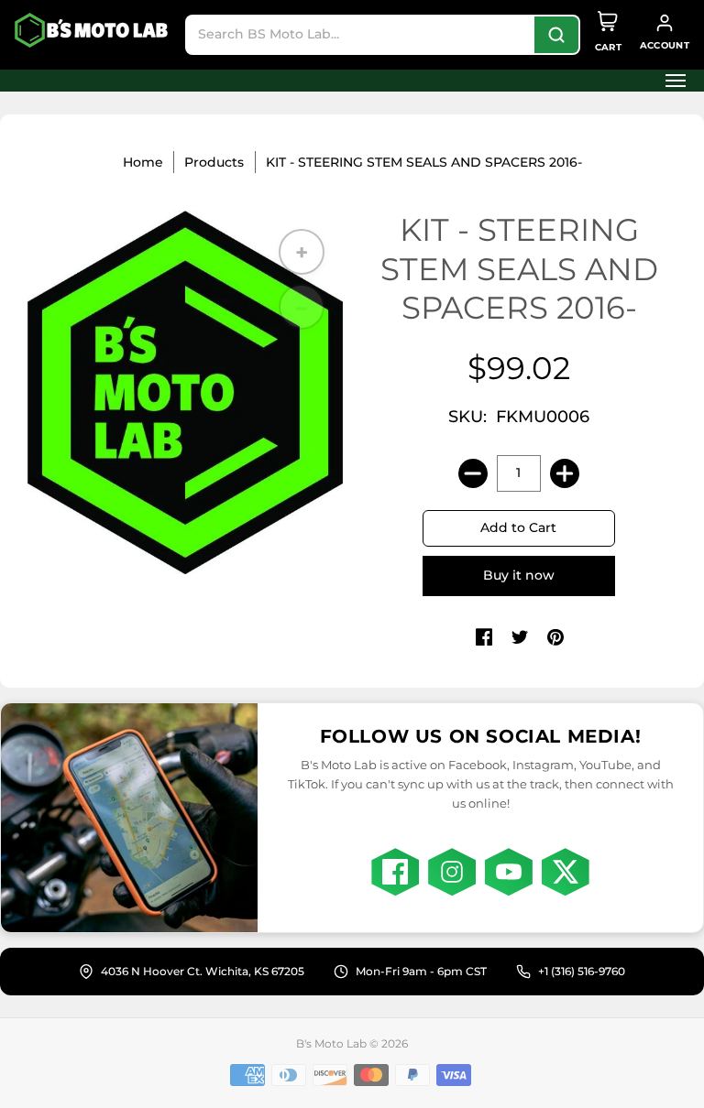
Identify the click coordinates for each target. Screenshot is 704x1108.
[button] (670, 80)
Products (214, 162)
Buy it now (519, 575)
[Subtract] (473, 473)
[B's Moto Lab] (92, 30)
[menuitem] (670, 81)
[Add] (564, 473)
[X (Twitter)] (565, 872)
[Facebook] (395, 872)
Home (143, 162)
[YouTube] (509, 872)
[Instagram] (452, 872)
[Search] (556, 34)
